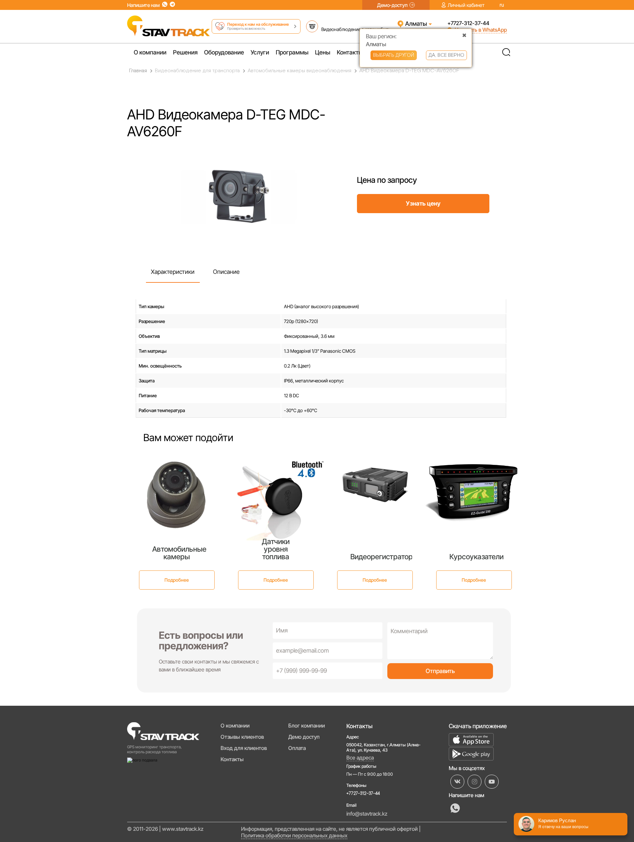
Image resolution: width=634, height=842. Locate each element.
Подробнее (176, 580)
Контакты (350, 52)
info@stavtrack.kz (366, 813)
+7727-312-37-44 (468, 23)
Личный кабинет (466, 5)
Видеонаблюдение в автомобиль (356, 29)
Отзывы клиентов (242, 736)
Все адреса (360, 757)
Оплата (297, 748)
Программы (292, 52)
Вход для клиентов (244, 748)
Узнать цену (423, 203)
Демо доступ (304, 736)
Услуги (260, 52)
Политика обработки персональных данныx (294, 835)
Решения (185, 52)
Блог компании (306, 725)
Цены (322, 52)
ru (502, 5)
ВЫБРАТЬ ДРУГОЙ (393, 55)
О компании (150, 52)
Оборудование (224, 52)
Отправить (440, 670)
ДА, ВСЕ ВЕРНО (446, 55)
